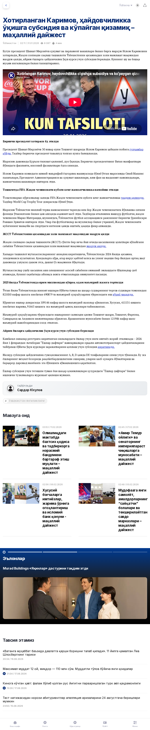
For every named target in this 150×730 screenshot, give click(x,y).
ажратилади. (106, 347)
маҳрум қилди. (96, 246)
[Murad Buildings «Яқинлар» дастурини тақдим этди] (75, 593)
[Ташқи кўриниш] (137, 5)
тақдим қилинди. (132, 197)
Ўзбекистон (9, 43)
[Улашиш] (145, 5)
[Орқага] (6, 5)
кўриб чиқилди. (123, 294)
